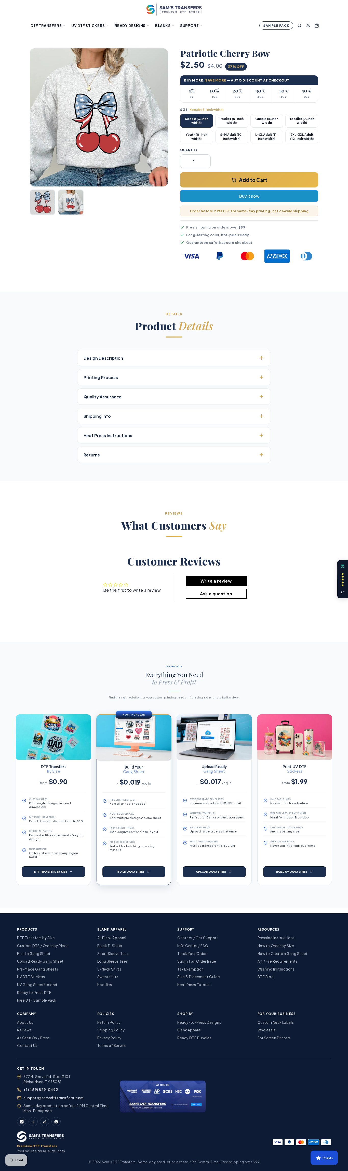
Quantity (189, 150)
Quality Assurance (103, 396)
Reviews (24, 1030)
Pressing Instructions (276, 938)
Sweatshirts (108, 977)
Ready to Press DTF (34, 992)
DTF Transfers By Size (50, 871)
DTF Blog (266, 977)
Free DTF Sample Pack (36, 1000)
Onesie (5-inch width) (266, 121)
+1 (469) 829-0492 (40, 1089)
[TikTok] (44, 1121)
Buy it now (249, 196)
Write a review (216, 581)
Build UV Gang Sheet (291, 871)
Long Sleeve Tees (112, 961)
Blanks (162, 25)
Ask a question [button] (216, 593)
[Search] (299, 25)
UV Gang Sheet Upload (37, 984)
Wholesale (267, 1030)
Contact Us (27, 1045)
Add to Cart (253, 180)
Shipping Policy (111, 1030)
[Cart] (316, 25)
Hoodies (104, 984)
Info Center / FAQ (192, 946)
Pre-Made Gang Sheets (37, 969)
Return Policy (109, 1022)
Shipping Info (97, 416)
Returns (92, 454)
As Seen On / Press (33, 1038)
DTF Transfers (46, 25)
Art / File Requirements (278, 961)
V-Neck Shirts (109, 969)
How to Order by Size (276, 946)
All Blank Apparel (111, 938)
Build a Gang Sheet (34, 953)
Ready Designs (130, 25)
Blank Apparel (189, 1030)
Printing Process (101, 377)
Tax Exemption (190, 969)
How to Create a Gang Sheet (283, 953)
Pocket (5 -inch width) (232, 121)
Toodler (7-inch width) (301, 121)
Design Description (103, 358)
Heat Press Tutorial (193, 984)
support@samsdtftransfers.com (53, 1098)
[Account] (308, 25)
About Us (25, 1022)
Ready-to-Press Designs (199, 1022)
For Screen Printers (274, 1038)
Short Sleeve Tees (113, 953)
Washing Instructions (276, 969)
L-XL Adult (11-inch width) (266, 137)
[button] (342, 579)
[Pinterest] (56, 1121)
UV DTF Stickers (88, 25)
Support (189, 25)
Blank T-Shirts (109, 946)
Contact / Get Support (197, 938)
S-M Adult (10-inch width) (231, 137)
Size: (201, 110)
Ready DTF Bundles (194, 1038)
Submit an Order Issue (196, 961)
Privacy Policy (109, 1038)
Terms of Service (112, 1045)
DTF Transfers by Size (36, 938)
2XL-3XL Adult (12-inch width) (302, 137)
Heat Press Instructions (108, 435)
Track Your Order (192, 953)
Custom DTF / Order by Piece (43, 946)
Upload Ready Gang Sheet (40, 961)
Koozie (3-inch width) (196, 121)
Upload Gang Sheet (211, 871)
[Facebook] (33, 1121)
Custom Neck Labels (276, 1022)
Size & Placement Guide (198, 977)
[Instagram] (21, 1121)
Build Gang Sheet (130, 871)
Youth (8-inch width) (196, 137)
